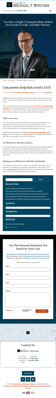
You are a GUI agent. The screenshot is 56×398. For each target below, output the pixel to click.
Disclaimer (9, 310)
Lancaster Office (33, 360)
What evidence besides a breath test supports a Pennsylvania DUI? (27, 193)
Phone (7, 282)
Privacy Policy (23, 386)
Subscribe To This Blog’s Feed (15, 224)
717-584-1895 (22, 11)
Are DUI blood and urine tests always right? (19, 188)
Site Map (15, 386)
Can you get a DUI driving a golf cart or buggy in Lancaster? (24, 191)
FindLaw (28, 388)
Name (7, 266)
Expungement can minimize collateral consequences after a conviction (28, 199)
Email (7, 274)
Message (8, 290)
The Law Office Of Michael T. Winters (23, 92)
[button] (50, 11)
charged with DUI (13, 169)
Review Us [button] (28, 373)
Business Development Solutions (39, 386)
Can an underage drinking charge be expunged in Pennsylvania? (26, 196)
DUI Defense (48, 92)
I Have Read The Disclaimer (27, 310)
